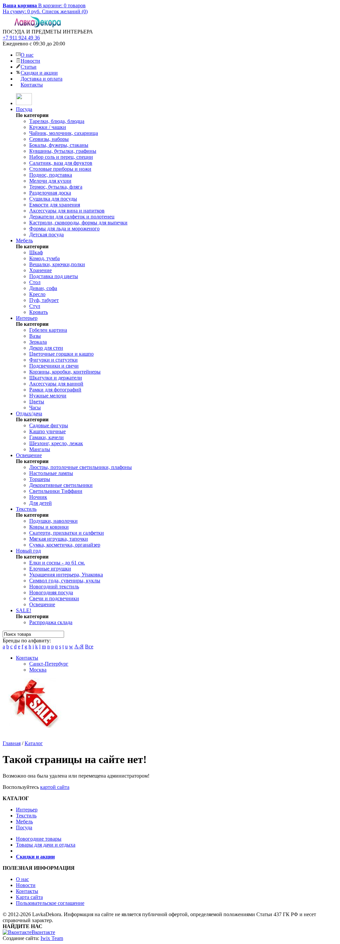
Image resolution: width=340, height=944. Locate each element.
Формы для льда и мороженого (64, 228)
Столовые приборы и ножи (60, 169)
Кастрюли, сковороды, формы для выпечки (78, 222)
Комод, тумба (44, 258)
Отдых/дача (29, 413)
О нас (27, 55)
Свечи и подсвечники (54, 598)
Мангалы (39, 449)
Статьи (29, 67)
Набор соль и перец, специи (61, 157)
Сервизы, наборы (49, 139)
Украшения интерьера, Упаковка (66, 574)
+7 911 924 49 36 (21, 37)
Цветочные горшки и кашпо (61, 354)
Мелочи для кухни (50, 181)
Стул (34, 306)
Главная (12, 743)
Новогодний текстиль (54, 586)
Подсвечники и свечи (54, 366)
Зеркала (38, 342)
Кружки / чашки (47, 127)
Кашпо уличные (47, 431)
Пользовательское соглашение (50, 903)
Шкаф (36, 252)
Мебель (24, 240)
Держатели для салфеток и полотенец (72, 216)
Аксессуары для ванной (56, 383)
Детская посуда (46, 234)
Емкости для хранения (54, 204)
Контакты (32, 85)
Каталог (34, 743)
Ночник (38, 497)
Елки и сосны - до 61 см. (57, 562)
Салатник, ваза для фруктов (60, 163)
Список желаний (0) (65, 11)
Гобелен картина (48, 330)
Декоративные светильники (61, 485)
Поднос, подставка (50, 175)
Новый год (28, 551)
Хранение (40, 270)
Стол (35, 282)
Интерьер (27, 318)
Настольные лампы (51, 473)
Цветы (36, 401)
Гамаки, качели (46, 437)
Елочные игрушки (50, 568)
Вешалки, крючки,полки (57, 264)
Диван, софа (43, 288)
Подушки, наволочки (53, 521)
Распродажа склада (50, 622)
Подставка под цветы (53, 276)
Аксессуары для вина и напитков (67, 210)
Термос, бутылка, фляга (55, 187)
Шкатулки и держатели (55, 378)
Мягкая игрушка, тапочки (58, 539)
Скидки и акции (39, 73)
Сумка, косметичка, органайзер (64, 545)
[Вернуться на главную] (24, 103)
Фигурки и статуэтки (53, 360)
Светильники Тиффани (55, 491)
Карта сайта (29, 897)
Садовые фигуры (48, 425)
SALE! (23, 610)
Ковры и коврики (49, 527)
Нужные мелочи (47, 395)
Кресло (37, 294)
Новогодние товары (38, 839)
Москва (37, 670)
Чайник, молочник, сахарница (63, 133)
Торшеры (39, 479)
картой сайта (54, 787)
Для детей (40, 503)
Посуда (24, 109)
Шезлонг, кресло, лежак (56, 443)
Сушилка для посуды (53, 199)
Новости (30, 61)
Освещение (29, 455)
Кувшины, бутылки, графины (62, 151)
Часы (35, 407)
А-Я (79, 646)
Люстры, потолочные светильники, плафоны (80, 467)
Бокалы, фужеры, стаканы (58, 145)
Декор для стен (46, 348)
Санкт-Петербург (48, 664)
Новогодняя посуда (51, 592)
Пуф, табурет (44, 300)
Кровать (38, 312)
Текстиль (26, 509)
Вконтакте (43, 932)
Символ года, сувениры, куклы (64, 580)
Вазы (35, 336)
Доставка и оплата (41, 79)
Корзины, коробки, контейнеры (65, 372)
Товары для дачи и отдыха (45, 845)
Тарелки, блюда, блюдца (56, 121)
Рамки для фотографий (55, 389)
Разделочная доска (50, 193)
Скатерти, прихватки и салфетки (66, 533)
